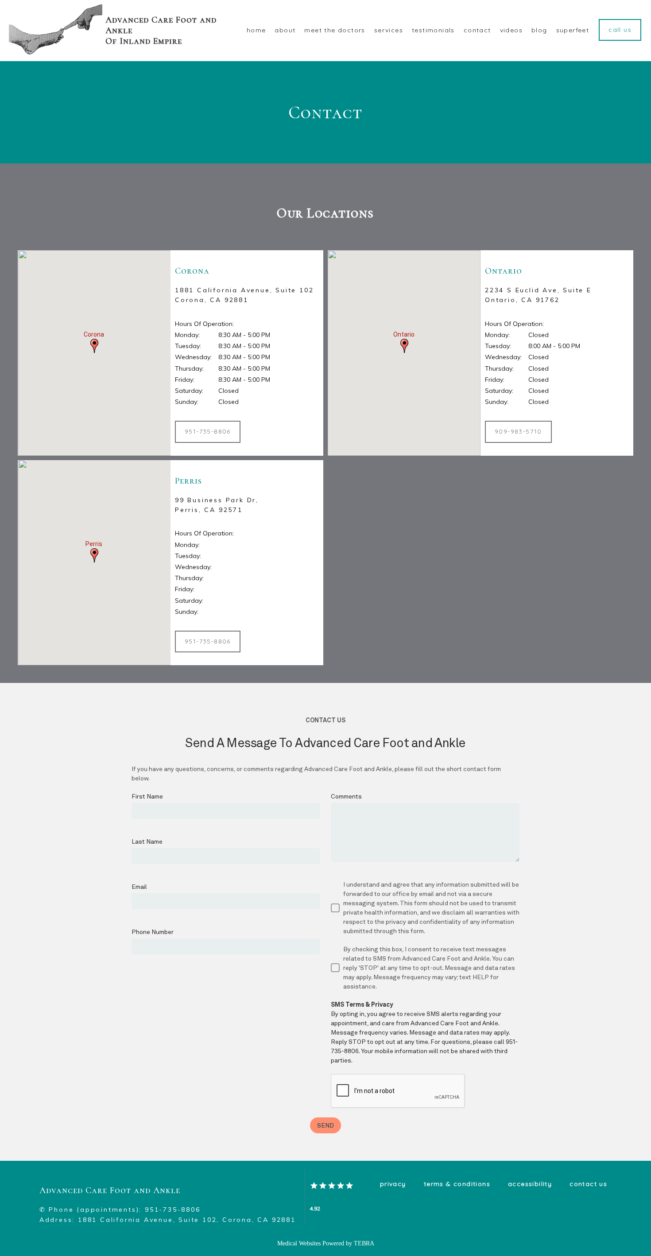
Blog (539, 30)
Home (256, 30)
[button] (94, 346)
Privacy (393, 1184)
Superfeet (572, 30)
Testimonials (433, 30)
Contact (477, 30)
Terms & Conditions (457, 1184)
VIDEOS (511, 30)
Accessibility (530, 1184)
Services (388, 30)
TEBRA (364, 1243)
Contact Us (588, 1184)
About (285, 30)
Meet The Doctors (334, 30)
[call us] (620, 40)
